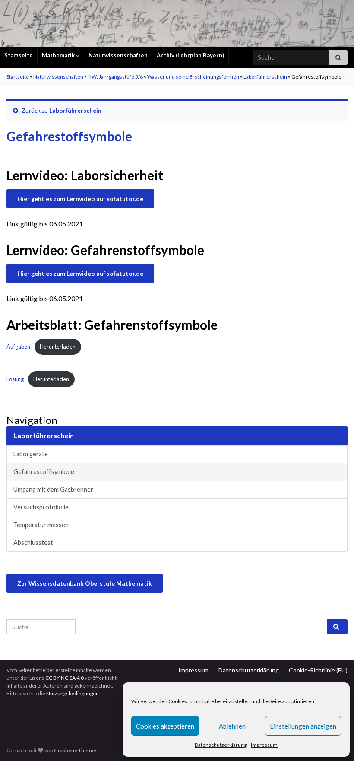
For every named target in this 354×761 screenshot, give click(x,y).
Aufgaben (18, 346)
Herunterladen (58, 346)
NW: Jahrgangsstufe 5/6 (115, 76)
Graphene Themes (76, 750)
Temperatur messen (41, 525)
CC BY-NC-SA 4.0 (64, 678)
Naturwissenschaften (118, 55)
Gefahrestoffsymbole (43, 471)
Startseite (18, 55)
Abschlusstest (33, 542)
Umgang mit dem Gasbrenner (53, 489)
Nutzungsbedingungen (72, 693)
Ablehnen (232, 726)
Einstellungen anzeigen (303, 726)
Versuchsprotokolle (41, 507)
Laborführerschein (265, 76)
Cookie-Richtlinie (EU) (318, 670)
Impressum (264, 745)
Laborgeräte (30, 454)
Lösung (15, 379)
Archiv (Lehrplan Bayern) (190, 55)
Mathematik (59, 55)
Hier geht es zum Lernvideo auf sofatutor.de (80, 198)
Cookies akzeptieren (165, 726)
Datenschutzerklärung (221, 745)
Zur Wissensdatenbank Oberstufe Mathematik (84, 583)
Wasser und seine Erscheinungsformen (193, 76)
